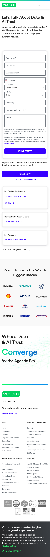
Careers (5, 434)
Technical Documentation (36, 431)
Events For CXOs (33, 467)
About (4, 428)
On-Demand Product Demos (37, 483)
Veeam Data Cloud (8, 476)
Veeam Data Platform (9, 472)
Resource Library (33, 470)
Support (30, 428)
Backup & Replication (9, 492)
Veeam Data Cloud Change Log (37, 445)
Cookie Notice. (9, 546)
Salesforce (6, 485)
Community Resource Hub (36, 450)
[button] (25, 551)
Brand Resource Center (10, 447)
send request (25, 151)
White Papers (32, 473)
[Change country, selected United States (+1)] (7, 80)
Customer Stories (33, 480)
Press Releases (7, 444)
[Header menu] (45, 4)
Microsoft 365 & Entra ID (10, 482)
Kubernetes (6, 489)
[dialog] (25, 539)
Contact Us (6, 441)
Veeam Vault (6, 479)
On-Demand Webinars (35, 477)
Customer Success (34, 434)
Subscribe (7, 413)
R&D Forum (31, 453)
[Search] (38, 4)
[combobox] (25, 87)
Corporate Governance (10, 437)
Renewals (30, 437)
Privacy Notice (9, 143)
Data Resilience (7, 469)
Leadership (6, 431)
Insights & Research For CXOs (37, 464)
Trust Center (6, 450)
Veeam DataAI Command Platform (11, 465)
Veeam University (33, 441)
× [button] (47, 524)
